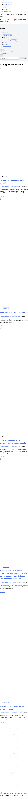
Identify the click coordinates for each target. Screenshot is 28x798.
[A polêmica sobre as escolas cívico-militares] (14, 595)
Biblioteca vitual (7, 2)
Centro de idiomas (12, 39)
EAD (4, 6)
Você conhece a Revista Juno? (13, 312)
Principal (5, 1)
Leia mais (2, 196)
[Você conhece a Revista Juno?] (14, 199)
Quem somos (7, 11)
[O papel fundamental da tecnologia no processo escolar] (14, 329)
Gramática (6, 308)
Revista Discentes (8, 4)
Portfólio (5, 7)
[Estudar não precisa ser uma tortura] (14, 69)
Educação (6, 176)
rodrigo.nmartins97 (5, 186)
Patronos (5, 9)
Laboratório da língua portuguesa (16, 41)
